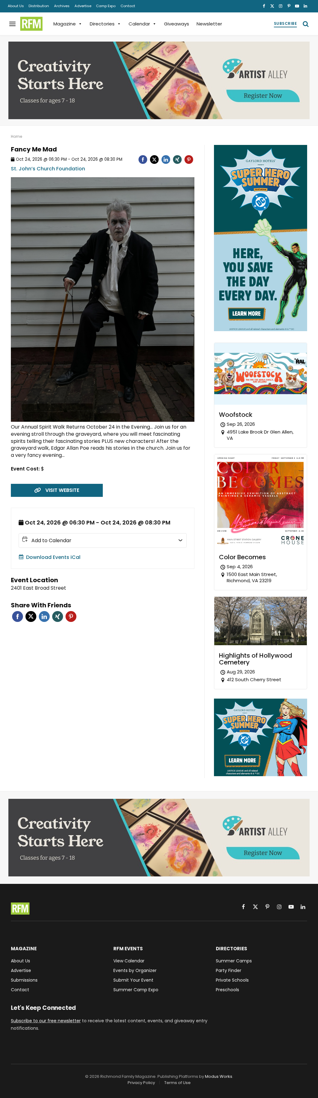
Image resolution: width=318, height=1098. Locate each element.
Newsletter (209, 23)
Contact (127, 5)
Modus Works (218, 1076)
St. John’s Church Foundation (48, 168)
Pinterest (71, 616)
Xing (57, 616)
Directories (102, 23)
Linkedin (44, 616)
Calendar (139, 23)
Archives (62, 5)
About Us (16, 5)
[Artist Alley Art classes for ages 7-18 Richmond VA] (159, 80)
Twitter (30, 616)
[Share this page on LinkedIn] (165, 159)
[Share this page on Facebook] (143, 159)
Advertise (83, 5)
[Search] (305, 24)
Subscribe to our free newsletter (46, 1021)
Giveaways (176, 23)
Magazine (64, 23)
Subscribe (285, 23)
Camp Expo (106, 5)
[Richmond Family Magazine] (31, 23)
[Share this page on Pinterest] (188, 159)
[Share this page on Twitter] (154, 159)
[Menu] (12, 24)
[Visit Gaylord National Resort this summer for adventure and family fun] (260, 329)
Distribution (39, 5)
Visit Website (62, 490)
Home (16, 136)
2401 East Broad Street (38, 588)
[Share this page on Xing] (177, 159)
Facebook (17, 616)
